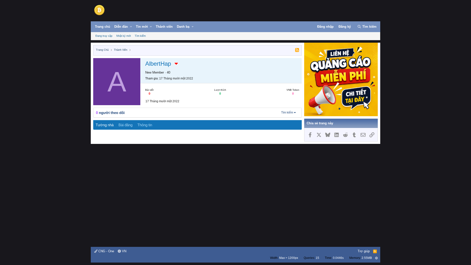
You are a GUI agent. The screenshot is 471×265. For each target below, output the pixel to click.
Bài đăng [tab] (125, 125)
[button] (131, 27)
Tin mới (142, 26)
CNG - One (105, 251)
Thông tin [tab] (144, 125)
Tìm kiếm (140, 35)
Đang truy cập (103, 35)
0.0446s (338, 258)
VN (123, 251)
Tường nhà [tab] (105, 125)
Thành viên (164, 26)
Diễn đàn (121, 26)
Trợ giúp (364, 251)
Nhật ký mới (123, 35)
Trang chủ (102, 26)
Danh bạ (183, 26)
